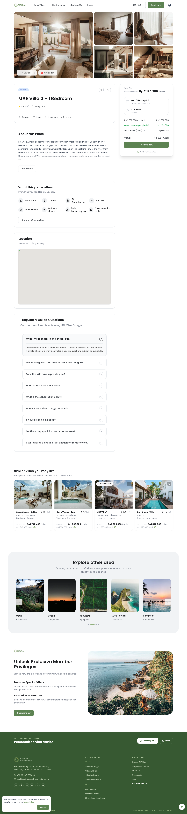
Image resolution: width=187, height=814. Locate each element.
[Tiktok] (37, 785)
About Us (136, 770)
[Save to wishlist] (101, 90)
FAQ (134, 779)
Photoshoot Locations (95, 798)
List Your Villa (138, 783)
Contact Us (76, 5)
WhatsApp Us (149, 740)
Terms (153, 810)
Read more (27, 168)
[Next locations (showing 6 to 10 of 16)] (168, 602)
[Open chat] (182, 807)
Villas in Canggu (92, 766)
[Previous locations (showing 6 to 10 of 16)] (19, 602)
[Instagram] (16, 785)
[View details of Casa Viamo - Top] (73, 494)
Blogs (90, 5)
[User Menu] (170, 5)
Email (167, 740)
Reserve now (146, 144)
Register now (24, 713)
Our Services (58, 5)
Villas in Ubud (91, 771)
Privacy (161, 810)
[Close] (48, 799)
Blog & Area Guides (140, 766)
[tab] (88, 624)
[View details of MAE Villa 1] (114, 494)
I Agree (43, 807)
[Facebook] (21, 785)
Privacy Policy (29, 802)
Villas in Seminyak (93, 779)
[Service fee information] (144, 130)
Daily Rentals (91, 789)
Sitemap (169, 810)
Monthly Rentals (92, 794)
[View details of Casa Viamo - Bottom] (33, 494)
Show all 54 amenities (32, 220)
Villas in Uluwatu (92, 775)
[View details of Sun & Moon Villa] (154, 494)
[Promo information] (148, 125)
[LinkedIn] (27, 785)
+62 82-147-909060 (26, 775)
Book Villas (39, 5)
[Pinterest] (43, 785)
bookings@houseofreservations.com (33, 779)
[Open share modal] (108, 90)
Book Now (156, 5)
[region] (33, 494)
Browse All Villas (139, 762)
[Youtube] (32, 785)
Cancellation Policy (140, 810)
